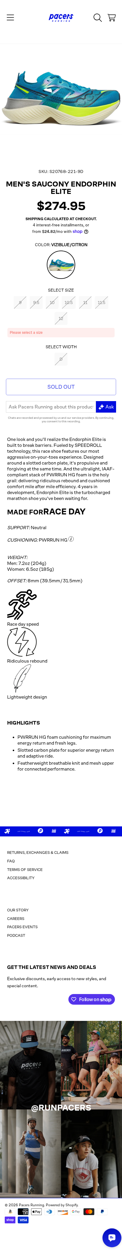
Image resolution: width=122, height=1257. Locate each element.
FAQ (11, 861)
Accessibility (21, 878)
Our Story (18, 910)
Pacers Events (22, 927)
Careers (15, 918)
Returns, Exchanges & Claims (37, 852)
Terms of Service (25, 869)
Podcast (16, 935)
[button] (10, 17)
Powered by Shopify (62, 1205)
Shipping (34, 219)
